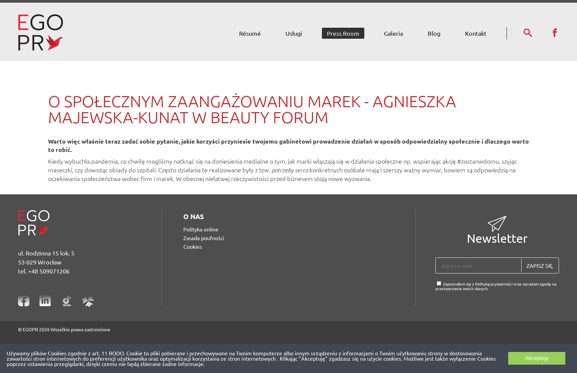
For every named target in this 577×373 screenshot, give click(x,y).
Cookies (192, 246)
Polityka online (200, 229)
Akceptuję (537, 358)
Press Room (343, 33)
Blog (434, 33)
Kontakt (476, 33)
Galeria (393, 33)
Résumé (250, 33)
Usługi (293, 33)
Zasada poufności (203, 237)
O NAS (193, 216)
